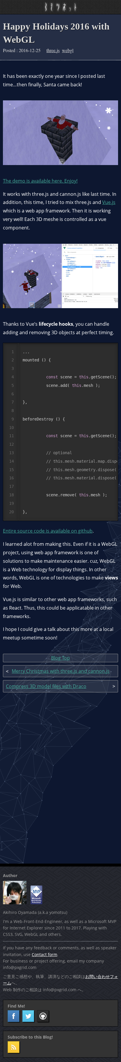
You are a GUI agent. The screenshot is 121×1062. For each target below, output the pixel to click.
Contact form (44, 954)
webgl (67, 50)
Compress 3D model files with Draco (46, 686)
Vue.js (108, 202)
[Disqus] (60, 777)
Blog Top (60, 658)
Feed (13, 1047)
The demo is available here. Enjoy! (40, 181)
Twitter (28, 1016)
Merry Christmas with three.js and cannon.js (61, 671)
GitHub (43, 1016)
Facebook (13, 1016)
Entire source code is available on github (48, 531)
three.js (53, 50)
